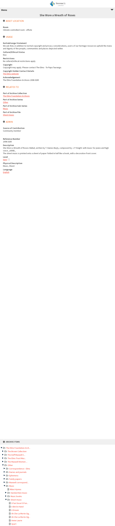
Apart (13, 524)
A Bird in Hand (17, 506)
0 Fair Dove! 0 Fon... (19, 503)
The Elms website (11, 73)
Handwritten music (19, 492)
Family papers (15, 479)
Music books (16, 496)
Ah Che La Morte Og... (20, 513)
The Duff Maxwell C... (16, 454)
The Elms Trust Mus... (17, 458)
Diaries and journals (18, 472)
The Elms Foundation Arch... (18, 448)
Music (11, 486)
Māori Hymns (15, 489)
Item (5, 159)
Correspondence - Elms (19, 468)
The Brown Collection (17, 451)
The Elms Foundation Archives (16, 96)
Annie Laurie (16, 520)
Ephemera (13, 475)
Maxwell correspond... (19, 482)
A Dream (15, 510)
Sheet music (16, 499)
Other (10, 465)
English (6, 172)
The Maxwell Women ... (17, 461)
